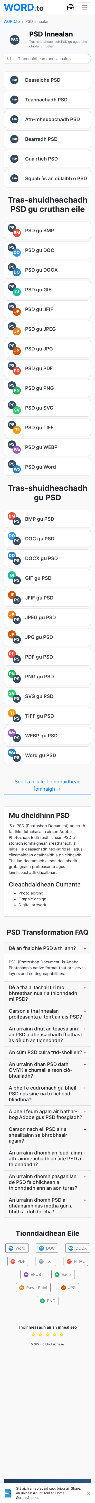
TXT (46, 1261)
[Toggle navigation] (84, 7)
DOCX (78, 1248)
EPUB (33, 1274)
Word (17, 1248)
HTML (76, 1261)
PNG (48, 1300)
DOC (47, 1248)
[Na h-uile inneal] (70, 7)
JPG (69, 1287)
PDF (18, 1261)
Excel (64, 1274)
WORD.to (12, 21)
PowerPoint (34, 1287)
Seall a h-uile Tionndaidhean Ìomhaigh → (48, 785)
